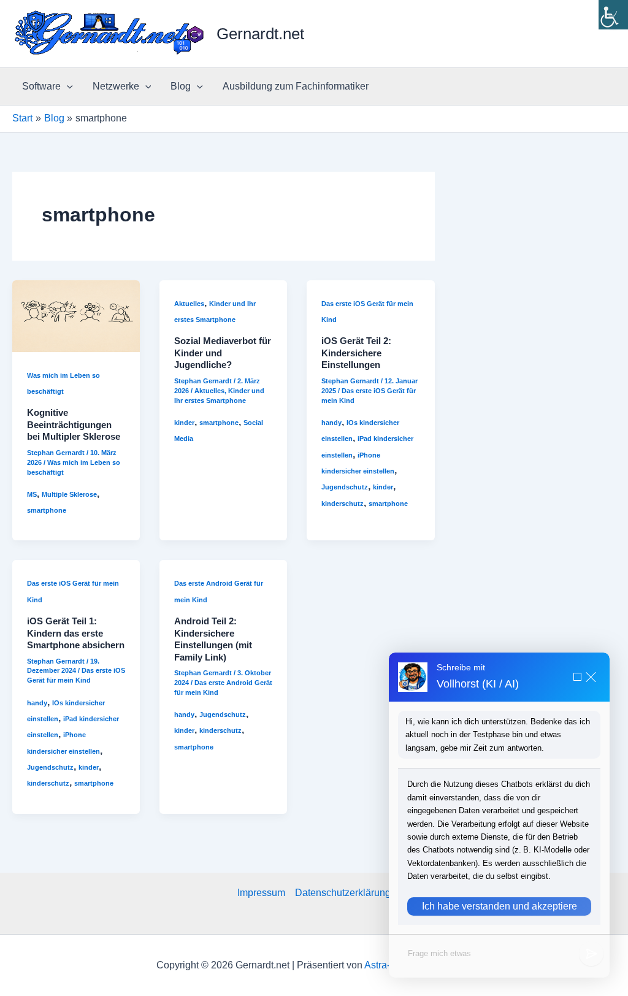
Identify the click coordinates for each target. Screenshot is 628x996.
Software (41, 86)
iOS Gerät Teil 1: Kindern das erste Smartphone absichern (75, 633)
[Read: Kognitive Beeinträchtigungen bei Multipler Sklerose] (76, 315)
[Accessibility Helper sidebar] (613, 14)
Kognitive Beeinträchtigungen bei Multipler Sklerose (73, 424)
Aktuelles (189, 303)
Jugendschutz (344, 487)
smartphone (46, 510)
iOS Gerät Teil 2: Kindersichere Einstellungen (356, 352)
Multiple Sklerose (69, 494)
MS (32, 494)
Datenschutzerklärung (343, 892)
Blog (180, 86)
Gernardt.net (260, 34)
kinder (184, 422)
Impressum (261, 892)
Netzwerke (116, 86)
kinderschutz (342, 503)
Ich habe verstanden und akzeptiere (499, 906)
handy (331, 422)
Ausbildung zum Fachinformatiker (296, 86)
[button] (67, 86)
